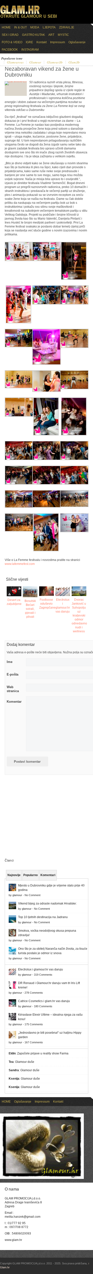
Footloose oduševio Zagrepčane (47, 603)
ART (51, 35)
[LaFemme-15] (19, 346)
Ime (9, 662)
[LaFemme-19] (46, 260)
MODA (34, 27)
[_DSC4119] (46, 506)
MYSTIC (63, 35)
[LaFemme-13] (74, 347)
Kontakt (41, 42)
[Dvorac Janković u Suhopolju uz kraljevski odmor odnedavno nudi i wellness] (79, 591)
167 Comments (34, 1042)
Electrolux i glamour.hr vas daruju (40, 969)
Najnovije (14, 875)
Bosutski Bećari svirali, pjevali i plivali (30, 608)
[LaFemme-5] (46, 459)
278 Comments (34, 992)
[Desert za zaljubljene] (14, 591)
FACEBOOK (10, 49)
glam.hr (74, 62)
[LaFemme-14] (46, 364)
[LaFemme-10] (74, 388)
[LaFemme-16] (74, 303)
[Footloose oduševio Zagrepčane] (46, 591)
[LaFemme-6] (19, 459)
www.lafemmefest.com (20, 564)
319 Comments (43, 974)
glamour (35, 62)
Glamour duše (24, 1062)
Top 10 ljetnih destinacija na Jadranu (43, 917)
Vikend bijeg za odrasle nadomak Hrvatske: (47, 903)
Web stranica (13, 689)
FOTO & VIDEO (12, 42)
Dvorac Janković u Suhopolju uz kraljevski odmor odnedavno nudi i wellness (79, 615)
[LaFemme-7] (74, 434)
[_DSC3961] (74, 506)
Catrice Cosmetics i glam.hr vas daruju (44, 1001)
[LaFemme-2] (46, 483)
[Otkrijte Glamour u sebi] (28, 17)
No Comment (32, 895)
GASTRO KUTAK (33, 35)
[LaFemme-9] (19, 415)
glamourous (15, 62)
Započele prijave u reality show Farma (42, 1053)
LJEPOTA (49, 27)
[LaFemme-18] (18, 322)
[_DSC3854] (74, 531)
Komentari (47, 875)
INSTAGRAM (30, 49)
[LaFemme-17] (46, 303)
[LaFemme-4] (74, 459)
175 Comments (34, 1024)
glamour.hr (55, 62)
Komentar (14, 701)
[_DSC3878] (46, 550)
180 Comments (43, 1006)
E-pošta (12, 674)
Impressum (57, 42)
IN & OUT (20, 27)
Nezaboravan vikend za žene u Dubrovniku (42, 72)
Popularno (30, 875)
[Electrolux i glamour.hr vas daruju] (62, 591)
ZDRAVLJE (66, 27)
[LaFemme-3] (19, 483)
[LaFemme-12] (19, 387)
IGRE (29, 42)
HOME (6, 27)
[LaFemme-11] (46, 391)
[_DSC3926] (19, 530)
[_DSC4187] (19, 507)
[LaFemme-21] (74, 279)
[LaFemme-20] (19, 260)
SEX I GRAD (10, 35)
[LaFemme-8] (46, 434)
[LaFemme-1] (74, 483)
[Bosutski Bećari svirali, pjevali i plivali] (30, 591)
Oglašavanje (77, 42)
